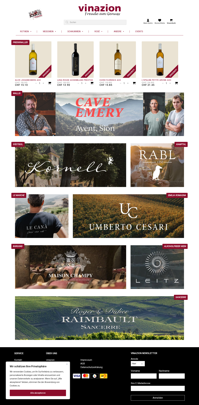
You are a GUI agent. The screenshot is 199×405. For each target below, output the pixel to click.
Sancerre (181, 297)
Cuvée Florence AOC (110, 80)
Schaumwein (74, 31)
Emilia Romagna (177, 195)
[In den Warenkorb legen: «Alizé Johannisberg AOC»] (49, 83)
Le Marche (18, 195)
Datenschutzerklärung (91, 367)
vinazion (50, 360)
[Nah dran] (67, 364)
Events (139, 31)
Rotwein (24, 31)
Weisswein (48, 31)
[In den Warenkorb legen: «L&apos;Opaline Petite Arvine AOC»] (176, 83)
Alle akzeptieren (38, 393)
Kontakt (18, 360)
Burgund (18, 246)
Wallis (17, 93)
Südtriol (18, 144)
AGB (82, 363)
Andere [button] (117, 31)
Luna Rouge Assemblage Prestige (75, 80)
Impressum (86, 360)
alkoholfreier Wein (175, 246)
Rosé (97, 31)
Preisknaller (20, 42)
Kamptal (181, 144)
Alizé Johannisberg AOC (28, 80)
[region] (38, 380)
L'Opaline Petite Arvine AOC (156, 80)
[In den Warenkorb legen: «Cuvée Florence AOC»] (134, 83)
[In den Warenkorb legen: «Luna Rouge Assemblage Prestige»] (92, 83)
